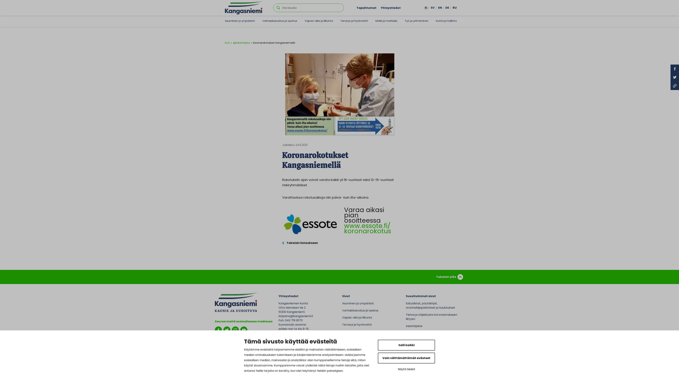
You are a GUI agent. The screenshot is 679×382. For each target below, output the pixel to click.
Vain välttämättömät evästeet (406, 358)
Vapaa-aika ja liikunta (319, 21)
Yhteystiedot (391, 8)
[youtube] (243, 330)
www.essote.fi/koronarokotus (367, 228)
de (447, 8)
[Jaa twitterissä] (675, 77)
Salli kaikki (406, 345)
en (440, 8)
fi (426, 8)
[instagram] (235, 330)
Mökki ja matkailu (386, 21)
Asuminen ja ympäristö (240, 21)
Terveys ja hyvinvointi (354, 21)
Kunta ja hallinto (446, 21)
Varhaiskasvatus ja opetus (279, 21)
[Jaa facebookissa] (675, 69)
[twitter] (226, 330)
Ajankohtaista (241, 43)
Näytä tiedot (406, 369)
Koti (227, 43)
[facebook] (218, 330)
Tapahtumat (366, 8)
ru (455, 8)
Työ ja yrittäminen (416, 21)
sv (433, 8)
